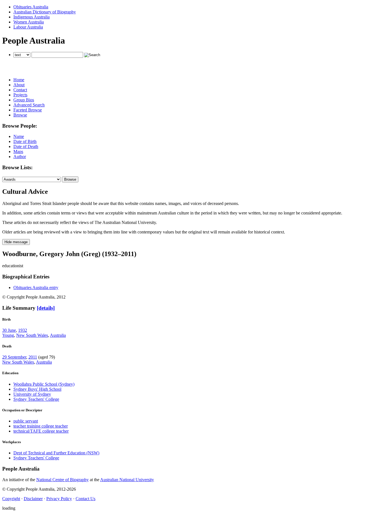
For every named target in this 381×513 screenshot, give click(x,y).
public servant (25, 421)
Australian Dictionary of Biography (44, 11)
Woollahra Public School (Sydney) (43, 384)
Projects (20, 94)
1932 (22, 330)
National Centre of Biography (62, 479)
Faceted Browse (27, 110)
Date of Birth (25, 141)
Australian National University (127, 479)
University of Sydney (32, 394)
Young (8, 335)
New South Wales (32, 335)
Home (18, 79)
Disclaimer (33, 498)
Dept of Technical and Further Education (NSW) (56, 452)
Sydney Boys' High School (37, 389)
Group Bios (23, 99)
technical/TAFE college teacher (41, 431)
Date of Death (25, 146)
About (19, 84)
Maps (18, 151)
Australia (58, 335)
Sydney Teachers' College (36, 399)
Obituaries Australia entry (35, 287)
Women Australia (28, 22)
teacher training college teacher (40, 426)
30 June (9, 330)
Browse (20, 115)
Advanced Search (29, 104)
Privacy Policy (59, 498)
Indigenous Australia (31, 17)
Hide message (16, 242)
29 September (14, 357)
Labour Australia (28, 27)
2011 (32, 357)
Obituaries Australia (30, 6)
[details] (46, 308)
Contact (20, 89)
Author (19, 156)
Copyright (11, 498)
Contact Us (85, 498)
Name (18, 136)
